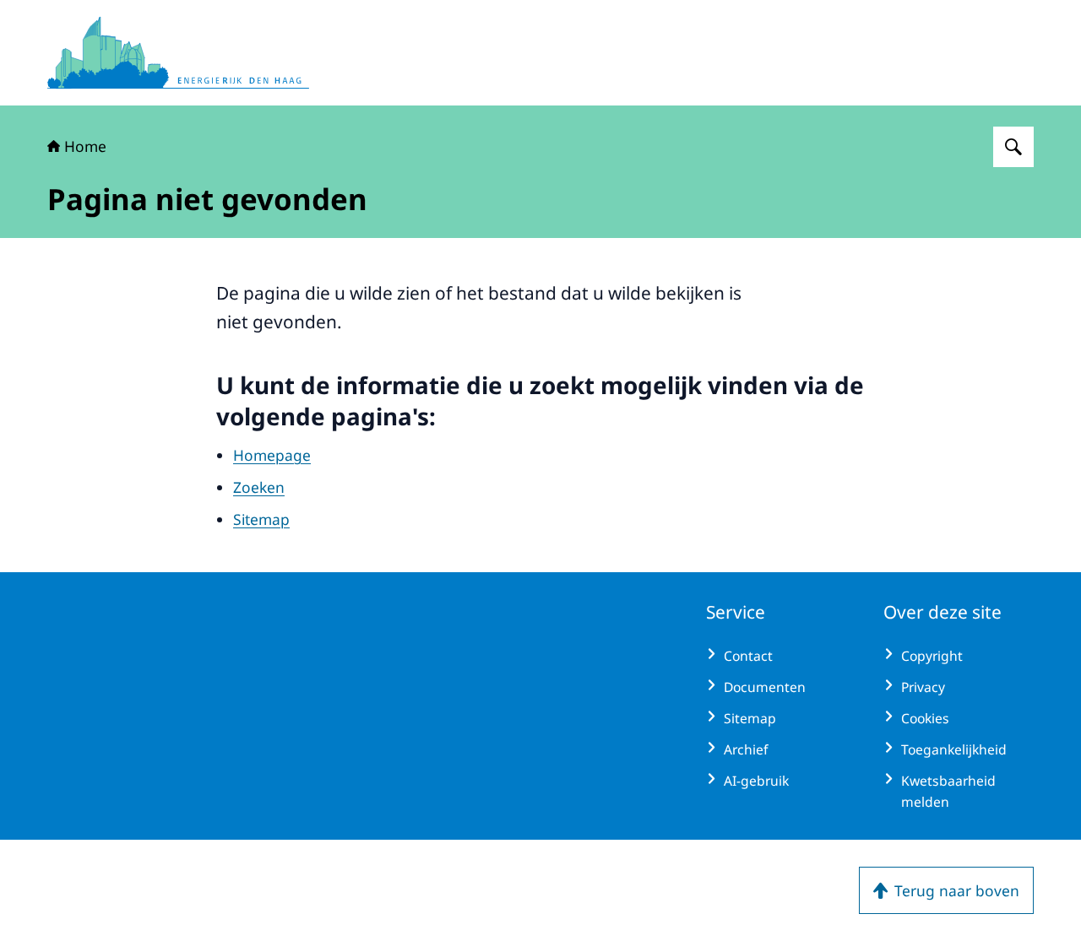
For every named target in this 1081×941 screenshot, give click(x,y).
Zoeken (259, 487)
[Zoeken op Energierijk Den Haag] (1013, 147)
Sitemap (261, 519)
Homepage (272, 455)
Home (85, 146)
